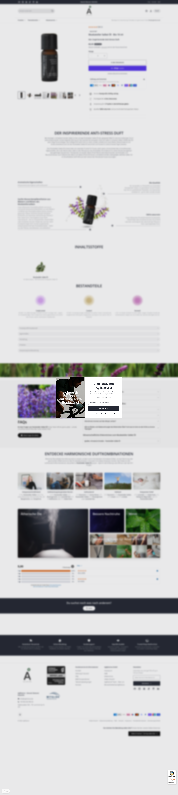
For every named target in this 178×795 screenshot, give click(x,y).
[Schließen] (120, 379)
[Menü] (175, 771)
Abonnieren (102, 408)
